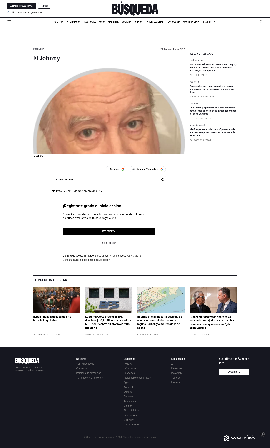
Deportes (129, 396)
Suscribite (234, 372)
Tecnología (173, 22)
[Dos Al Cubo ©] (239, 440)
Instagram (176, 373)
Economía (90, 22)
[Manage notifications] (262, 434)
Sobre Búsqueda (85, 363)
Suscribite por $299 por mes (21, 6)
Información (73, 22)
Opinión (138, 22)
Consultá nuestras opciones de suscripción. (87, 259)
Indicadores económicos (137, 377)
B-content (129, 419)
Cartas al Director (133, 424)
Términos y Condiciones (89, 377)
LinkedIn (176, 382)
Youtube (175, 377)
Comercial (81, 368)
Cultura (126, 22)
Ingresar (44, 6)
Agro (102, 22)
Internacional (154, 22)
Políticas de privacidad (88, 373)
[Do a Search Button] (261, 21)
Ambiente (113, 22)
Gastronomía (191, 22)
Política (58, 22)
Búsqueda (38, 49)
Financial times (132, 410)
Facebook (176, 368)
